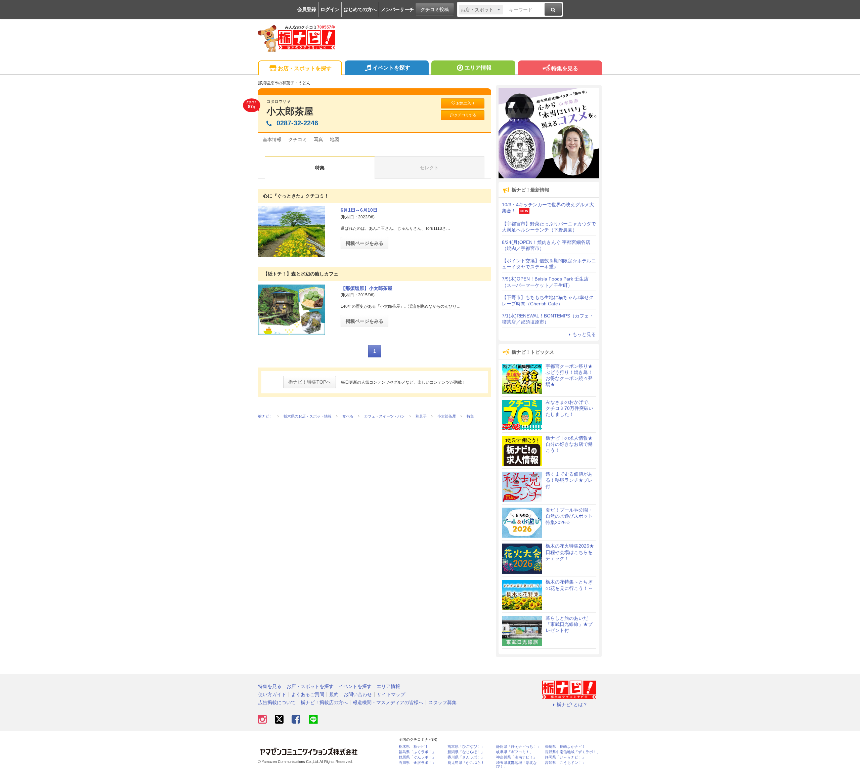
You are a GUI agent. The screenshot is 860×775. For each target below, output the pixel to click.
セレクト (429, 167)
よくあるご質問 (307, 694)
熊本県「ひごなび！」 (465, 746)
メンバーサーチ (397, 9)
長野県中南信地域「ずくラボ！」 (572, 752)
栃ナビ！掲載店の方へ (324, 702)
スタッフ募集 (442, 702)
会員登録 (306, 9)
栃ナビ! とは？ (572, 704)
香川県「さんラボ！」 (465, 757)
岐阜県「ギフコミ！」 (514, 752)
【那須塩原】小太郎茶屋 (366, 288)
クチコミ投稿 (435, 9)
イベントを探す (391, 68)
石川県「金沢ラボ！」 (417, 763)
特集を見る (564, 68)
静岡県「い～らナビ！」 (565, 757)
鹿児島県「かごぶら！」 (467, 763)
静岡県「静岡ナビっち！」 (518, 746)
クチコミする (465, 115)
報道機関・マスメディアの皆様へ (388, 702)
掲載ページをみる (364, 243)
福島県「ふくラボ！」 (417, 752)
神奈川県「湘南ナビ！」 (516, 757)
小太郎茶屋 (289, 111)
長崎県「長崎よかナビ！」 (567, 746)
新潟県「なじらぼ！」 (465, 752)
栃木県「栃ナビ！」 (415, 746)
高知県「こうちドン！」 (565, 763)
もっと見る (584, 334)
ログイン (329, 9)
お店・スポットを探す (305, 68)
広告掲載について (277, 702)
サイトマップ (391, 694)
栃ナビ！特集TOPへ (309, 382)
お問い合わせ (358, 694)
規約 (334, 694)
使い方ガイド (272, 694)
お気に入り (465, 103)
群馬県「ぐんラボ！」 (417, 757)
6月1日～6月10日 (359, 210)
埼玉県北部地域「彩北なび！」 (516, 764)
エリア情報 (478, 68)
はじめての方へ (360, 9)
